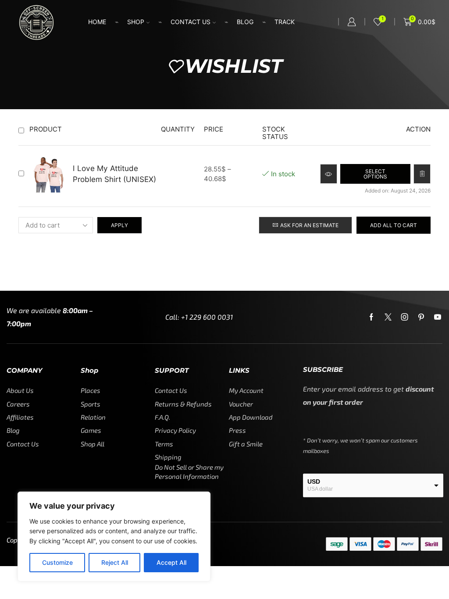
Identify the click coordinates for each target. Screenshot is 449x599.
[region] (114, 536)
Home (97, 21)
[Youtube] (437, 317)
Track (284, 21)
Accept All (171, 562)
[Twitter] (388, 317)
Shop (135, 21)
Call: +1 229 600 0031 (199, 317)
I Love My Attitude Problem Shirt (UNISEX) (114, 173)
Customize (57, 562)
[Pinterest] (421, 317)
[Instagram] (404, 317)
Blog (245, 21)
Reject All (114, 562)
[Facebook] (371, 317)
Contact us (190, 21)
